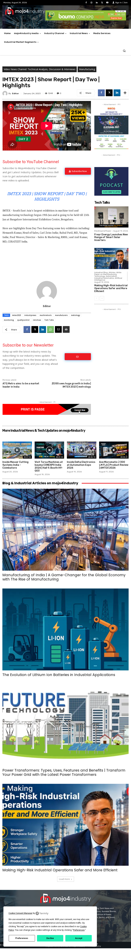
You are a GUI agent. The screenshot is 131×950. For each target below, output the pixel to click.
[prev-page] (96, 298)
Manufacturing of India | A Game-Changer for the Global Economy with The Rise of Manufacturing (64, 577)
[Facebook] (86, 2)
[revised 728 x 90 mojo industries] (85, 19)
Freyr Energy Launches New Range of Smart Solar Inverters (111, 237)
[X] (102, 2)
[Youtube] (107, 2)
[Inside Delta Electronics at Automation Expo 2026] (81, 450)
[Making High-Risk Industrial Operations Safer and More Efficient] (111, 258)
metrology (75, 315)
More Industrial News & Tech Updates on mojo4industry (43, 430)
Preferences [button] (79, 930)
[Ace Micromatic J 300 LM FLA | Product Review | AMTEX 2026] (114, 450)
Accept (78, 938)
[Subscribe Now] (78, 356)
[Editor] (5, 93)
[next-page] (102, 298)
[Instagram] (91, 2)
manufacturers (61, 315)
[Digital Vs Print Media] (47, 413)
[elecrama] (111, 148)
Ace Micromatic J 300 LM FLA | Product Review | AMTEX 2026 (113, 465)
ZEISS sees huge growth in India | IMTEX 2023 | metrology (71, 385)
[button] (124, 50)
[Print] (66, 329)
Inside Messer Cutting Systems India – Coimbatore (15, 465)
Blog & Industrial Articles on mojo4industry (40, 483)
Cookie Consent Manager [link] (20, 913)
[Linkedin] (96, 2)
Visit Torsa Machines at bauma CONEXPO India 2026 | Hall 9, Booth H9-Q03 (49, 466)
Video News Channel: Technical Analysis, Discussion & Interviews (39, 69)
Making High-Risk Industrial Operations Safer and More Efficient (111, 288)
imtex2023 (16, 315)
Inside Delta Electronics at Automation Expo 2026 (81, 465)
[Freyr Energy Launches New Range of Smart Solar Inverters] (111, 216)
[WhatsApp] (50, 329)
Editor (15, 93)
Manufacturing (87, 69)
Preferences (21, 938)
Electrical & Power (102, 231)
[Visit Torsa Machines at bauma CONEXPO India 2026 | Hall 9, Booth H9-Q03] (49, 450)
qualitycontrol (23, 320)
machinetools (46, 315)
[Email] (58, 329)
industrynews (30, 315)
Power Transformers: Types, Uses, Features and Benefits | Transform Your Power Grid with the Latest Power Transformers (63, 772)
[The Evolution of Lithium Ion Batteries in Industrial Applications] (65, 629)
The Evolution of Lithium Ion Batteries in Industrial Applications (58, 674)
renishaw (37, 320)
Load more (64, 879)
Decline (50, 938)
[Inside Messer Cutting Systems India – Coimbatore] (17, 450)
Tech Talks (49, 320)
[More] (125, 92)
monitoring (9, 320)
